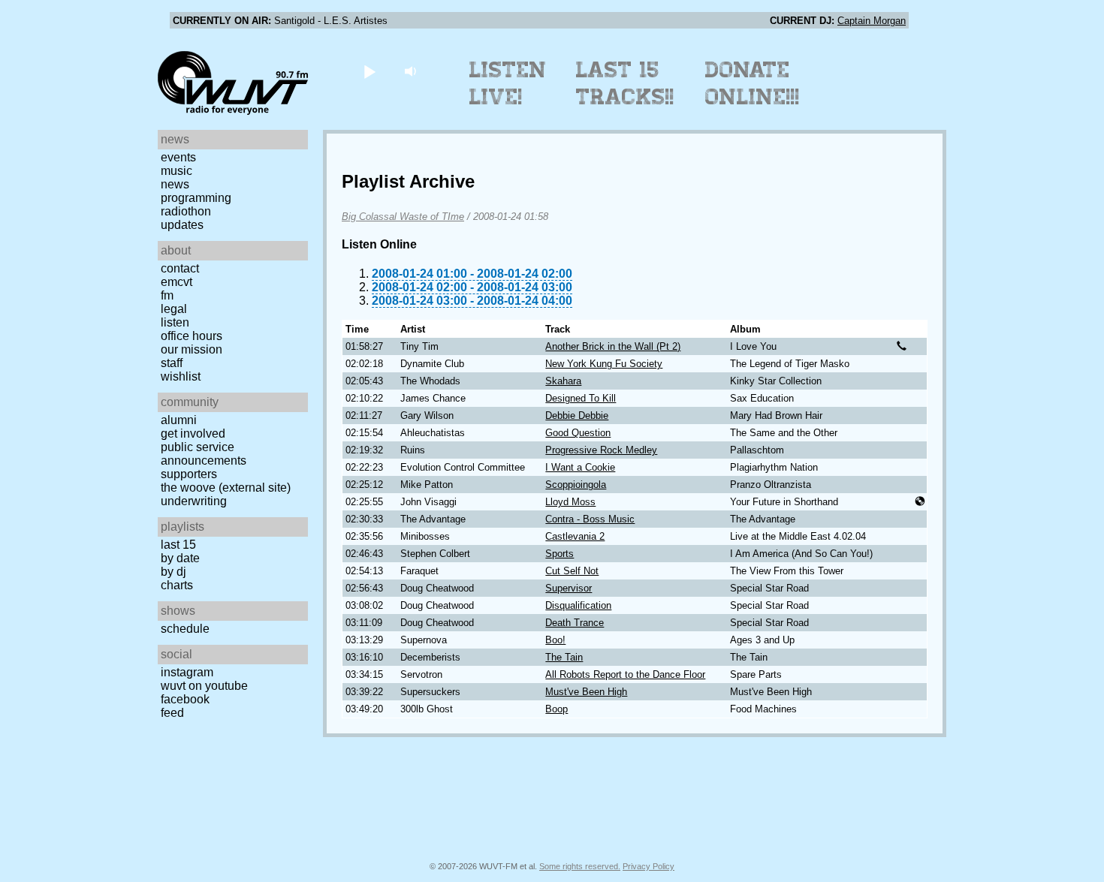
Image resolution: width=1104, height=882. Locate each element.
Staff (171, 363)
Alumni (179, 420)
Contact (180, 268)
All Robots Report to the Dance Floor (625, 674)
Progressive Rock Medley (601, 450)
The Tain (564, 657)
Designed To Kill (580, 398)
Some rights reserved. (579, 866)
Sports (559, 553)
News (175, 184)
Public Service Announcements (203, 454)
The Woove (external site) (226, 487)
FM (167, 295)
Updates (182, 224)
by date (180, 558)
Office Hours (191, 336)
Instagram (187, 672)
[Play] (369, 71)
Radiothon (186, 211)
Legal (174, 309)
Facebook (185, 699)
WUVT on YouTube (204, 685)
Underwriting (194, 501)
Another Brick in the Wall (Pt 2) (612, 346)
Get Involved (193, 433)
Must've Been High (586, 691)
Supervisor (568, 588)
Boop (556, 709)
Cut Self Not (572, 570)
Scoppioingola (575, 484)
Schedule (185, 628)
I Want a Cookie (580, 467)
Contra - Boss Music (590, 519)
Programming (196, 197)
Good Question (578, 432)
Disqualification (578, 605)
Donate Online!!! (752, 83)
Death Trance (574, 622)
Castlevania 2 (575, 536)
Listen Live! (508, 83)
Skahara (563, 381)
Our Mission (191, 349)
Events (178, 157)
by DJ (173, 571)
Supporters (189, 474)
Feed (172, 712)
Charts (177, 585)
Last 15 (178, 544)
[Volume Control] (412, 71)
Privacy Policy (648, 866)
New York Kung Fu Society (603, 363)
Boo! (555, 640)
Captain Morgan (871, 20)
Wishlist (181, 376)
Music (176, 170)
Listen (175, 322)
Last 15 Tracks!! (625, 83)
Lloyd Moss (570, 501)
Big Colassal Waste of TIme (403, 216)
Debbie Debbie (576, 415)
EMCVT (176, 281)
